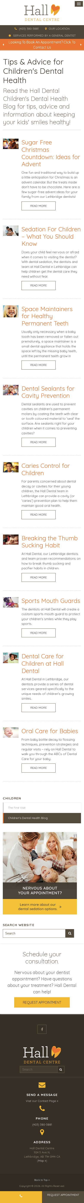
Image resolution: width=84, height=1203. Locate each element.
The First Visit (16, 807)
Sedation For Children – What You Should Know (51, 236)
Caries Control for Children (46, 469)
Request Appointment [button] (42, 1002)
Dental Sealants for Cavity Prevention (48, 392)
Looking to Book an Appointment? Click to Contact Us (42, 44)
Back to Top (41, 1179)
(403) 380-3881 (29, 28)
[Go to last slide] (3, 44)
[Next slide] (81, 44)
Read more (38, 205)
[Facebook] (42, 1029)
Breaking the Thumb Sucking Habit (50, 541)
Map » (42, 1160)
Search (69, 933)
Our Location (59, 28)
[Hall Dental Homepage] (42, 12)
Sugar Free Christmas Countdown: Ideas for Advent (51, 153)
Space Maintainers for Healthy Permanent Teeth (47, 316)
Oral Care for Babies (50, 731)
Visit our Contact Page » (42, 1101)
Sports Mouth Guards (51, 600)
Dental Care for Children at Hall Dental (43, 663)
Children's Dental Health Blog (28, 818)
